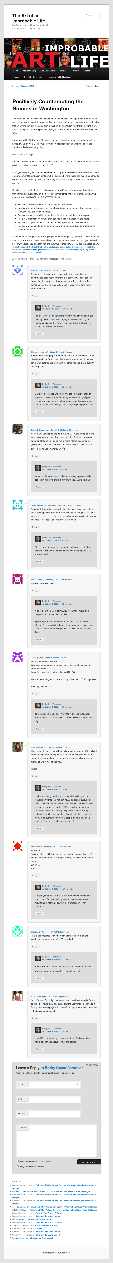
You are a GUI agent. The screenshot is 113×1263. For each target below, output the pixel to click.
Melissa (15, 1191)
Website (21, 1113)
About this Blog (29, 70)
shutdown (65, 249)
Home (15, 70)
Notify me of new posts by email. (32, 1166)
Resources (64, 70)
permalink (37, 252)
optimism (26, 249)
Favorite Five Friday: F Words (48, 1213)
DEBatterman (18, 1219)
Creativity (36, 246)
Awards (16, 77)
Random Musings (48, 246)
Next (97, 86)
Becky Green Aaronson (75, 246)
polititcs (34, 249)
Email (20, 1098)
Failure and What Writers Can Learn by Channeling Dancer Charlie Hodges (56, 1191)
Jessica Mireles (19, 1206)
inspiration (16, 249)
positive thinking (45, 249)
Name (20, 1084)
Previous (88, 86)
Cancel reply (92, 1065)
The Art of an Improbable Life (28, 18)
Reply (35, 295)
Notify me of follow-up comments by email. (36, 1161)
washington (75, 249)
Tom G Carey (36, 579)
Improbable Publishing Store (59, 77)
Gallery (76, 70)
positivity (56, 249)
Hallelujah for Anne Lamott (47, 1216)
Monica (34, 270)
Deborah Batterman (39, 430)
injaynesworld (37, 747)
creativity (90, 246)
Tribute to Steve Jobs (33, 77)
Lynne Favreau (19, 1237)
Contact (87, 70)
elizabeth (35, 931)
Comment (22, 1127)
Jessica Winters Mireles (41, 505)
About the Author (47, 70)
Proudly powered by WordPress (56, 1252)
